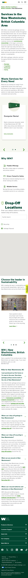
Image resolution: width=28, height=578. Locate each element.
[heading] (13, 376)
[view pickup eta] (19, 2)
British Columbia (6, 8)
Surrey (6, 69)
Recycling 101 (5, 480)
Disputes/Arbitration (7, 562)
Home (3, 7)
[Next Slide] (24, 149)
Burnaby (6, 64)
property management (7, 399)
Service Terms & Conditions (9, 560)
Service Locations (11, 7)
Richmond (7, 68)
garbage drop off (6, 428)
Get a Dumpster (8, 133)
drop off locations (6, 451)
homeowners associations (13, 398)
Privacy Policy (12, 556)
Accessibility (18, 562)
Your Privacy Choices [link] (10, 567)
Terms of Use (5, 558)
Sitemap (4, 556)
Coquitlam (7, 66)
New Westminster (17, 8)
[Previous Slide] (4, 149)
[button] (25, 2)
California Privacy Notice (7, 570)
